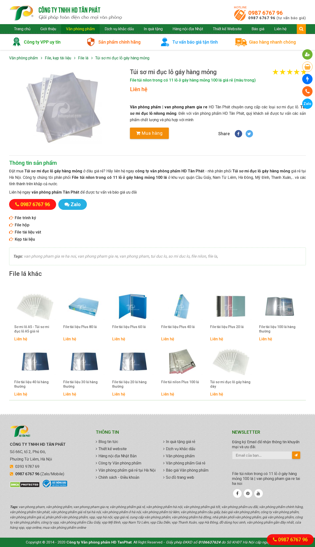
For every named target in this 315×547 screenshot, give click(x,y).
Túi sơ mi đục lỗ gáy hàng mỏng (122, 58)
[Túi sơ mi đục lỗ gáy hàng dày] (231, 361)
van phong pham (134, 256)
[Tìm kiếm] (301, 29)
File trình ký (25, 217)
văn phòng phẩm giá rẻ (65, 13)
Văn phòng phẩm (80, 29)
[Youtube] (258, 493)
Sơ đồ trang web (180, 477)
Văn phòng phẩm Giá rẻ (185, 463)
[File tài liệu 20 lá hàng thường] (133, 361)
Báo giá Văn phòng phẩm (187, 470)
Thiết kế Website (227, 29)
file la (212, 256)
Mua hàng (152, 133)
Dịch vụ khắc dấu (119, 29)
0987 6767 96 (265, 13)
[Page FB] (237, 493)
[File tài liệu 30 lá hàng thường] (84, 361)
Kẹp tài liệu (25, 239)
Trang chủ (22, 29)
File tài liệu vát (28, 232)
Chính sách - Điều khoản (118, 477)
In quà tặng (153, 29)
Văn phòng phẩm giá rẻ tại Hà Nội (127, 470)
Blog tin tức (108, 441)
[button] (64, 107)
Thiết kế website (112, 449)
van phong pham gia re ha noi (50, 256)
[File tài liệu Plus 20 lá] (231, 306)
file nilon (198, 256)
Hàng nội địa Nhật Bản (117, 456)
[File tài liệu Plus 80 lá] (84, 306)
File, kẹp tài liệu (58, 58)
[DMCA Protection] (25, 486)
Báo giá (258, 29)
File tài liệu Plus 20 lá (227, 327)
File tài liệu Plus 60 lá (129, 327)
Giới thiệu (48, 29)
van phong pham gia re (185, 107)
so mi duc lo (178, 256)
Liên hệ (280, 29)
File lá (83, 58)
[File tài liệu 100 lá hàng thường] (280, 306)
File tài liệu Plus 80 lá (80, 327)
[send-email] (296, 455)
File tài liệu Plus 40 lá (178, 327)
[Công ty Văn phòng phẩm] (20, 436)
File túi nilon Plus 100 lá (180, 382)
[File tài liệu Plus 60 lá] (133, 306)
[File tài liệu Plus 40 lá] (182, 306)
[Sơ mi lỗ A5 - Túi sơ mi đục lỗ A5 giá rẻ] (35, 306)
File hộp (22, 224)
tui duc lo (159, 256)
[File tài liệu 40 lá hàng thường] (35, 361)
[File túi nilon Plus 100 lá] (182, 361)
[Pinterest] (248, 493)
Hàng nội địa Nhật (188, 29)
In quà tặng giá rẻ (180, 441)
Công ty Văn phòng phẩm (119, 463)
